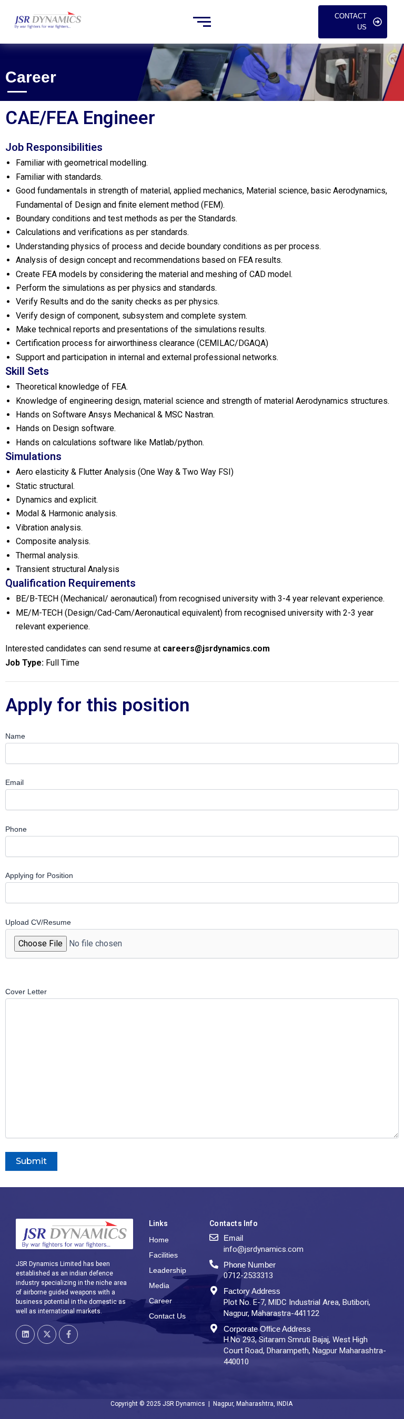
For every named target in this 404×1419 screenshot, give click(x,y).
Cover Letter (26, 991)
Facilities (163, 1255)
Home (159, 1240)
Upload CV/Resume (38, 922)
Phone (16, 829)
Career (160, 1301)
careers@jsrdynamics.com (216, 649)
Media (159, 1285)
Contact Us (167, 1316)
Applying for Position (39, 875)
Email (14, 782)
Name (15, 736)
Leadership (167, 1270)
